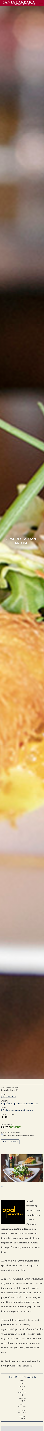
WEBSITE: (4, 1101)
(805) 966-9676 (8, 1096)
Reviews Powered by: (7, 1124)
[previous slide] (4, 1167)
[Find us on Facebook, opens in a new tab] (2, 1117)
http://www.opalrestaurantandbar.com (19, 1103)
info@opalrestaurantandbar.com (17, 1110)
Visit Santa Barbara (20, 3)
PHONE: (4, 1094)
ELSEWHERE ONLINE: (8, 1114)
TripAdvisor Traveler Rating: (10, 1132)
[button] (10, 1141)
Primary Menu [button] (41, 3)
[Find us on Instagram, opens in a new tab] (6, 1117)
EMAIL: (3, 1108)
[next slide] (40, 1167)
